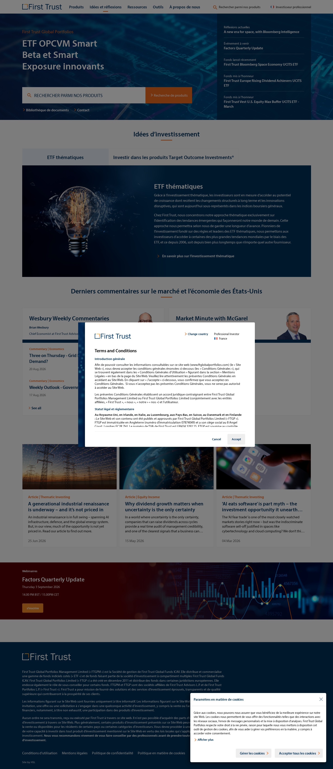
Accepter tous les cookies (297, 753)
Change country (198, 334)
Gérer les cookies (252, 753)
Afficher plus (205, 739)
